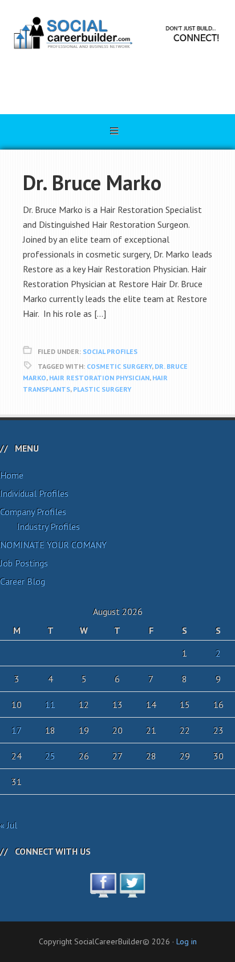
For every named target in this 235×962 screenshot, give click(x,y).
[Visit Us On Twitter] (132, 891)
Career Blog (22, 581)
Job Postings (24, 563)
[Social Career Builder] (117, 81)
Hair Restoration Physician (99, 377)
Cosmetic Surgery (119, 366)
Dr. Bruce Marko (92, 182)
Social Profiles (110, 351)
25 (50, 756)
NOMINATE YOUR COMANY (53, 544)
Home (11, 475)
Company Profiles (33, 511)
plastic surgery (102, 389)
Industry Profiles (48, 526)
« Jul (8, 825)
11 (50, 704)
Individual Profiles (34, 493)
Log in (186, 941)
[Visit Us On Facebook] (103, 891)
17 (16, 730)
